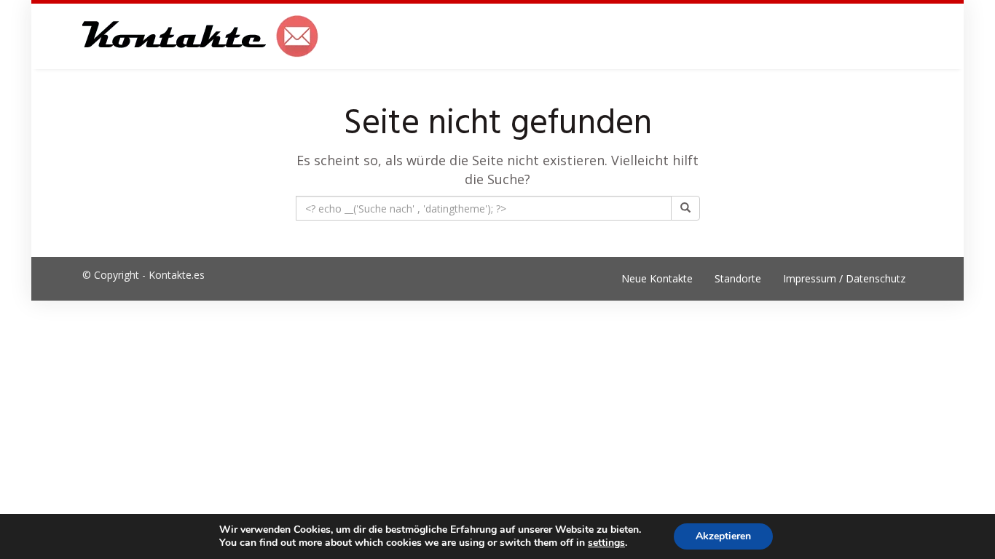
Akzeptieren (723, 536)
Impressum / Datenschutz (844, 278)
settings (606, 543)
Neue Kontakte (657, 278)
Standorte (738, 278)
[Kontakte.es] (200, 36)
